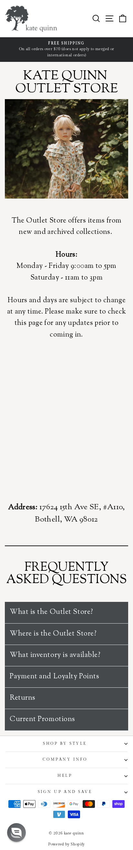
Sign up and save (65, 792)
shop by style (65, 743)
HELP (64, 776)
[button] (16, 832)
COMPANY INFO (65, 759)
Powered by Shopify (66, 844)
